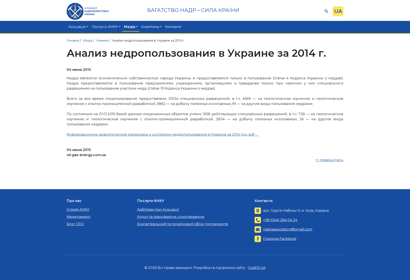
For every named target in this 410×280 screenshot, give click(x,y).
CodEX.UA (256, 268)
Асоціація (77, 27)
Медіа (129, 27)
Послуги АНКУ (105, 27)
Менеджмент (79, 217)
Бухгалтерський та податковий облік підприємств (182, 224)
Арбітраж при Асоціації (158, 209)
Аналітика (150, 27)
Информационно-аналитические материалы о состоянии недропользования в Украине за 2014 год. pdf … (163, 134)
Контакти (173, 27)
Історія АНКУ (78, 209)
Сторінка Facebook (279, 239)
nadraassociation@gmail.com (287, 229)
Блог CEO (75, 224)
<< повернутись (329, 160)
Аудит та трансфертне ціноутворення (170, 217)
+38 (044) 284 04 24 (280, 220)
